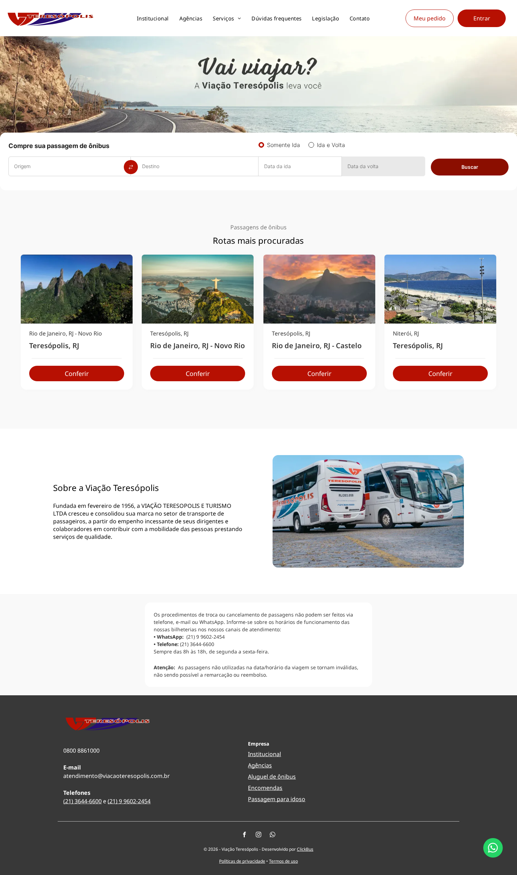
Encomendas (265, 788)
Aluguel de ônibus (272, 776)
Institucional (264, 754)
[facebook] (244, 835)
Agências (260, 765)
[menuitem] (153, 18)
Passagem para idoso (276, 799)
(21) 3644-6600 (82, 801)
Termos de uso (283, 861)
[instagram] (258, 835)
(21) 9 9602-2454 (129, 801)
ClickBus (305, 849)
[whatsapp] (272, 835)
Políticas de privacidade (242, 861)
